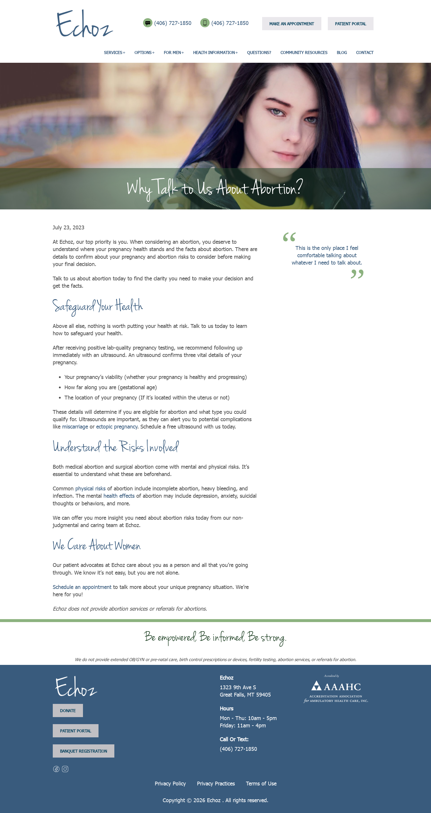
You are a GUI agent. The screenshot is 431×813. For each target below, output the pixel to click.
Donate (68, 710)
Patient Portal (350, 23)
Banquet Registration (83, 751)
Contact (365, 52)
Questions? (259, 52)
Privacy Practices (216, 783)
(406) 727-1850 (173, 22)
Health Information (214, 52)
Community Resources (304, 52)
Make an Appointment (291, 23)
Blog (342, 52)
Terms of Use (261, 783)
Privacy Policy (170, 783)
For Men (172, 52)
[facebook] (57, 768)
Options (143, 52)
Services (113, 52)
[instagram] (65, 768)
